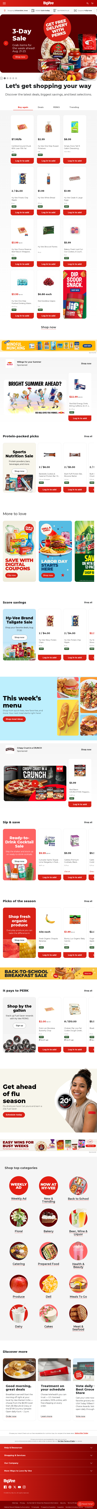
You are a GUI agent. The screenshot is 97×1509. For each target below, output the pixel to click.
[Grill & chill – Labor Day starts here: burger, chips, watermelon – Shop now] (55, 551)
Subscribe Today (81, 1433)
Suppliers (60, 1507)
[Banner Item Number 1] (8, 78)
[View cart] (92, 3)
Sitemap (15, 1503)
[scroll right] (91, 43)
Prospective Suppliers (48, 1507)
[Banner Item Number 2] (10, 78)
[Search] (87, 3)
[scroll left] (6, 43)
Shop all (88, 436)
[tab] (23, 107)
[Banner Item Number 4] (16, 78)
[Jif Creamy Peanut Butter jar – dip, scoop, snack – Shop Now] (74, 294)
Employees (35, 1507)
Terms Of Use (72, 1503)
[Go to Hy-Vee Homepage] (48, 3)
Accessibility (89, 1507)
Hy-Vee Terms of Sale (66, 1441)
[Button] (1, 78)
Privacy (22, 1503)
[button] (86, 1504)
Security (63, 1503)
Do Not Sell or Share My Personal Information (42, 1503)
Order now (11, 1416)
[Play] (35, 783)
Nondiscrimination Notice (74, 1507)
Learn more (46, 1416)
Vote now (80, 1416)
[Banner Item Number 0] (5, 78)
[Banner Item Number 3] (13, 78)
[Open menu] (4, 3)
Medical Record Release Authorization (17, 1507)
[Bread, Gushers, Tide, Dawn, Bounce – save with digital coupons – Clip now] (19, 551)
